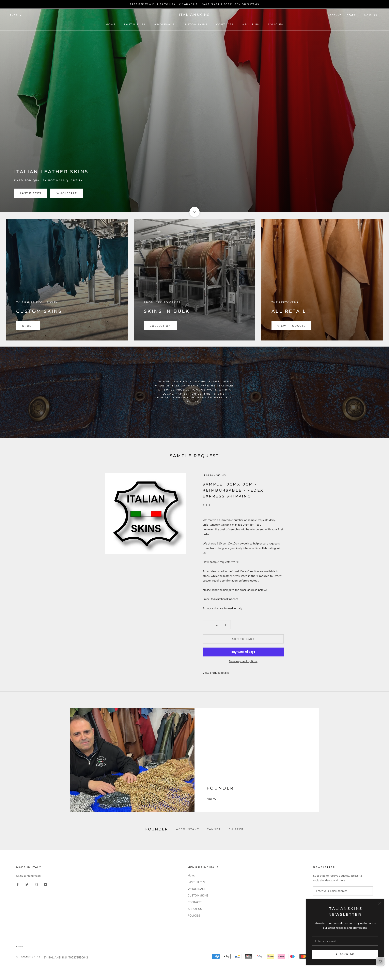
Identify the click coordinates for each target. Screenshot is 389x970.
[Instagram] (36, 884)
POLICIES (275, 24)
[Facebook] (17, 884)
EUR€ (14, 15)
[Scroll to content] (194, 212)
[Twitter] (27, 884)
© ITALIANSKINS (28, 956)
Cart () (371, 14)
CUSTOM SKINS (195, 24)
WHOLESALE (164, 24)
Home (111, 24)
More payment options (243, 661)
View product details (216, 673)
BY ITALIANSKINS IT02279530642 (66, 957)
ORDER (28, 325)
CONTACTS (225, 24)
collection (160, 325)
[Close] (379, 903)
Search (352, 15)
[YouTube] (45, 884)
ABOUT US (250, 24)
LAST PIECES (134, 24)
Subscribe (345, 954)
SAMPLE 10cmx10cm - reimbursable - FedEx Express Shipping (233, 490)
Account (334, 15)
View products (291, 325)
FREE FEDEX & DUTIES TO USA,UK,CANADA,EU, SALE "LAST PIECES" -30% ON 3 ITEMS (194, 4)
